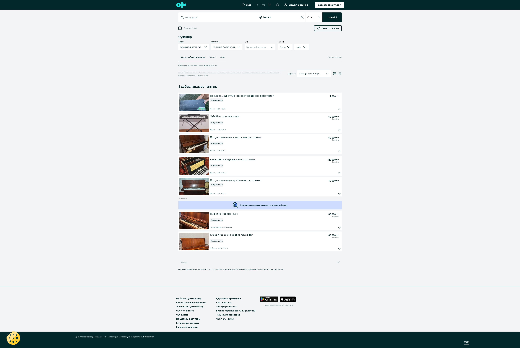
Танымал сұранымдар (228, 314)
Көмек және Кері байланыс (191, 302)
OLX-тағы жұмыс (225, 318)
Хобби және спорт (192, 73)
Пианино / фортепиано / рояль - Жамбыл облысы (260, 73)
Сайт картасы (223, 302)
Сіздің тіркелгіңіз (298, 5)
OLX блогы (182, 314)
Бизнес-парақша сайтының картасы (236, 310)
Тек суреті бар (190, 28)
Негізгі (180, 73)
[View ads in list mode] (334, 73)
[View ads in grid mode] (340, 73)
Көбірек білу (148, 337)
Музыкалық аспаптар (208, 73)
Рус (263, 5)
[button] (277, 4)
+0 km (309, 17)
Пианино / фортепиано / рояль (229, 73)
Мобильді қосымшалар (189, 298)
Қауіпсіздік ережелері (228, 298)
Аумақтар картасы (226, 306)
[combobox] (219, 17)
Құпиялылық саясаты (187, 323)
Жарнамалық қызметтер (190, 306)
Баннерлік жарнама (187, 327)
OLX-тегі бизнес (185, 310)
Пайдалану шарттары (188, 318)
